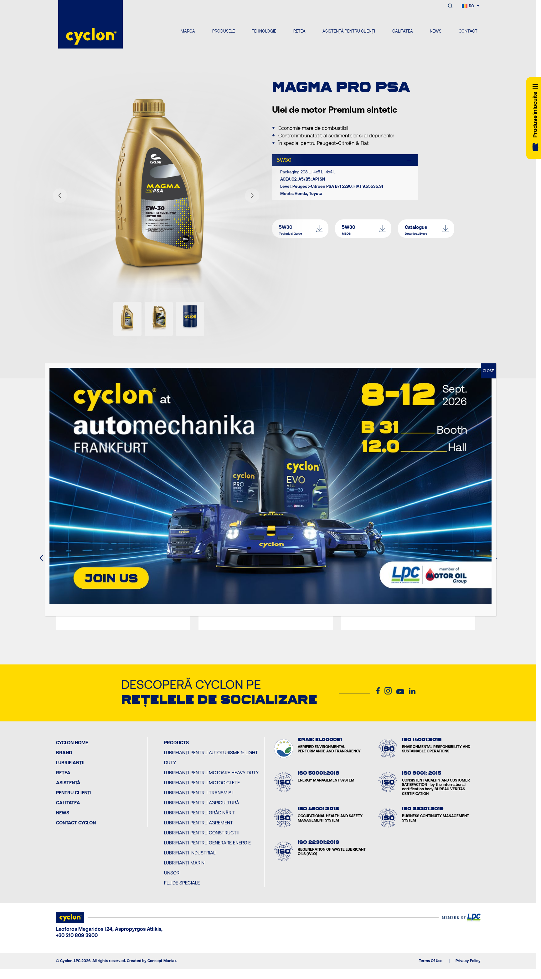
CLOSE (488, 371)
